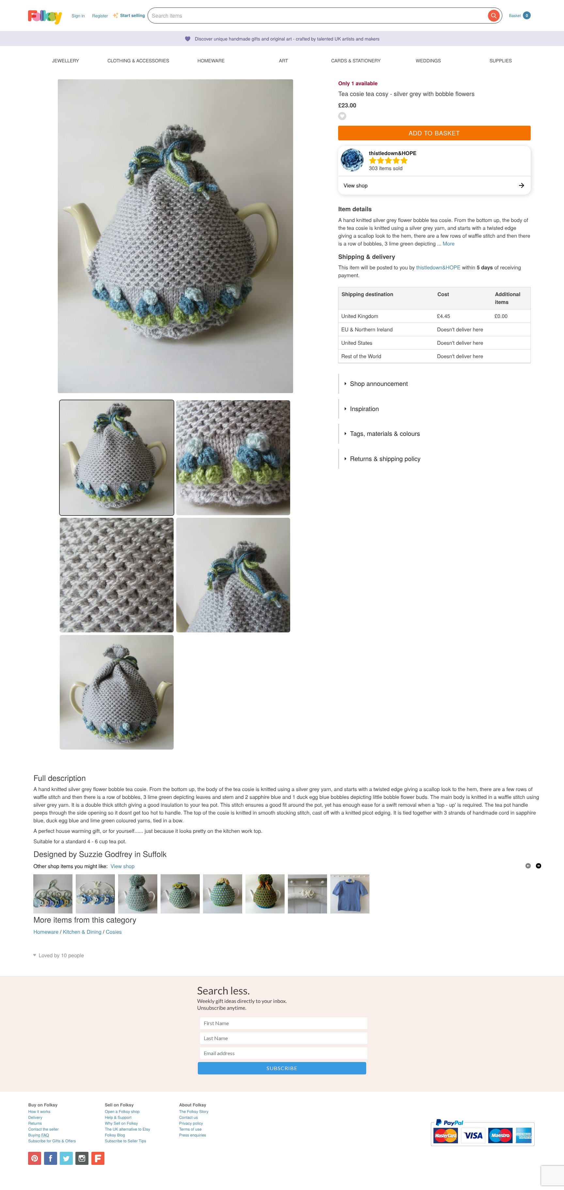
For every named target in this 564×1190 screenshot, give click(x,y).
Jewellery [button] (65, 60)
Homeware (45, 931)
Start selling (132, 15)
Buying (38, 1135)
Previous (528, 865)
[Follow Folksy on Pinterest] (34, 1158)
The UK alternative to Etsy (127, 1129)
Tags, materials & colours (385, 433)
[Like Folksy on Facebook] (50, 1158)
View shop (122, 866)
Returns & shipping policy (385, 458)
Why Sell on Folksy (121, 1123)
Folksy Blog (115, 1135)
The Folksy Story (194, 1111)
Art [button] (283, 60)
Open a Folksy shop (122, 1111)
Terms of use (190, 1129)
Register (100, 15)
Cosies (114, 931)
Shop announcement (379, 383)
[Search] (494, 16)
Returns (35, 1123)
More (449, 243)
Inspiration (364, 408)
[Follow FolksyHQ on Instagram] (81, 1158)
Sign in (78, 15)
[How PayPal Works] (483, 1149)
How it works (39, 1111)
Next (538, 865)
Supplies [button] (501, 60)
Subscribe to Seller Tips (125, 1141)
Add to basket (434, 133)
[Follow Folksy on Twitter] (66, 1158)
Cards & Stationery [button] (356, 60)
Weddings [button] (428, 60)
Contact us (188, 1117)
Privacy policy (191, 1123)
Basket (518, 15)
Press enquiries (192, 1135)
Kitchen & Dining (82, 931)
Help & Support (118, 1117)
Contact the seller (43, 1129)
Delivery (35, 1117)
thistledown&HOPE (392, 153)
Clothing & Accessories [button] (138, 60)
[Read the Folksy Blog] (97, 1158)
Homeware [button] (211, 60)
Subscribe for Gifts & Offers (52, 1141)
